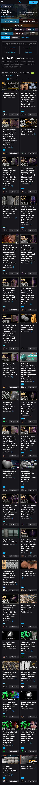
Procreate (15, 38)
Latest (17, 75)
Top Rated (5, 75)
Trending (5, 73)
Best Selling (14, 73)
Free (11, 75)
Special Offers (27, 73)
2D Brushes (5, 38)
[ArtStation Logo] (19, 2)
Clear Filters (28, 52)
